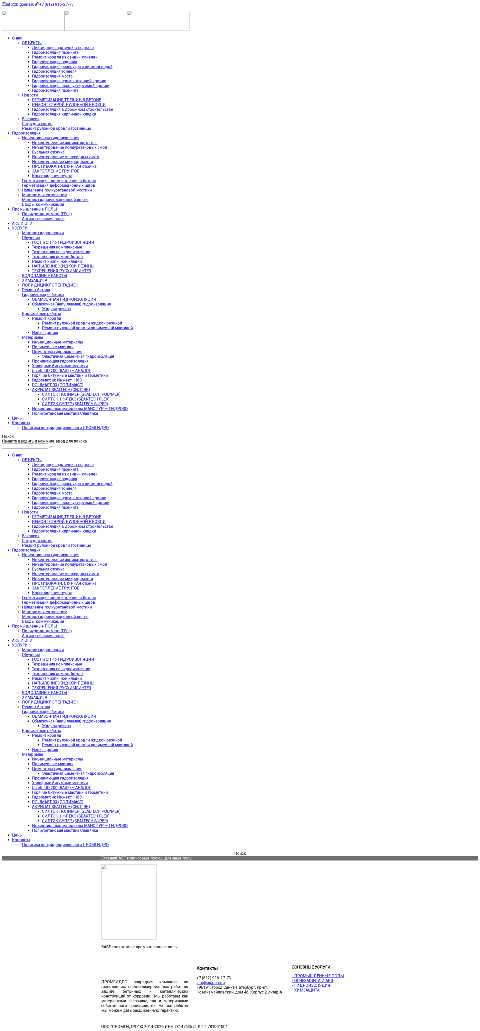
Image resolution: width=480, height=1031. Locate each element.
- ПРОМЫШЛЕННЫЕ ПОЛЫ (318, 976)
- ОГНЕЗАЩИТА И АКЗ (312, 980)
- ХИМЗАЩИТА (306, 990)
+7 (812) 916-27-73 (56, 4)
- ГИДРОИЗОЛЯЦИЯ (311, 985)
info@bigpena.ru (20, 4)
